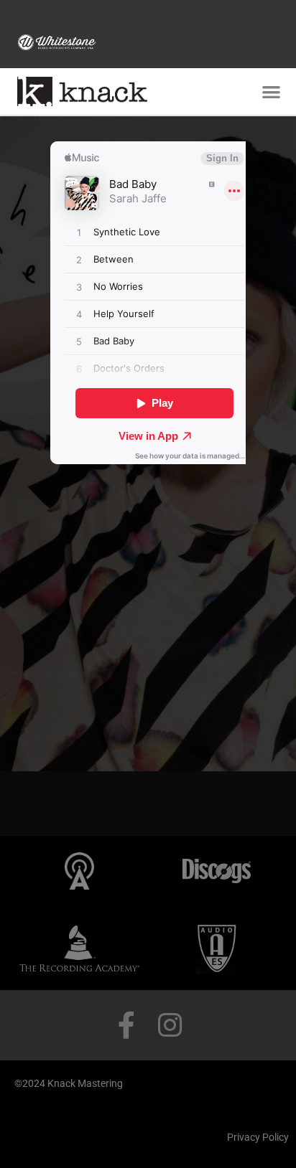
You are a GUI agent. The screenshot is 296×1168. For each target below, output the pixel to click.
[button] (271, 92)
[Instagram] (169, 1025)
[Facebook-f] (126, 1025)
